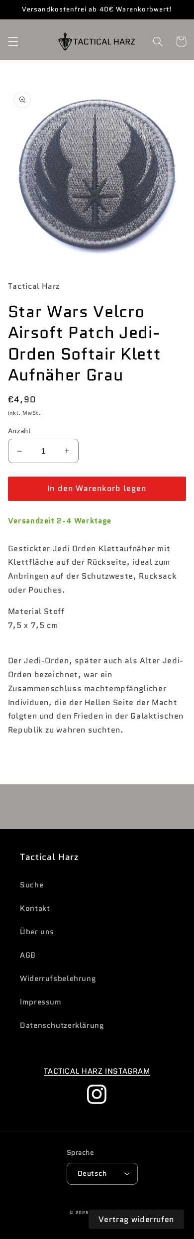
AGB (28, 955)
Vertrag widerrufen (136, 1219)
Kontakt (35, 908)
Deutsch (92, 1173)
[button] (12, 41)
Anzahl (19, 431)
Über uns (37, 931)
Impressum (41, 1001)
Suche (31, 884)
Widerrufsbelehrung (58, 978)
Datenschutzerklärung (62, 1025)
